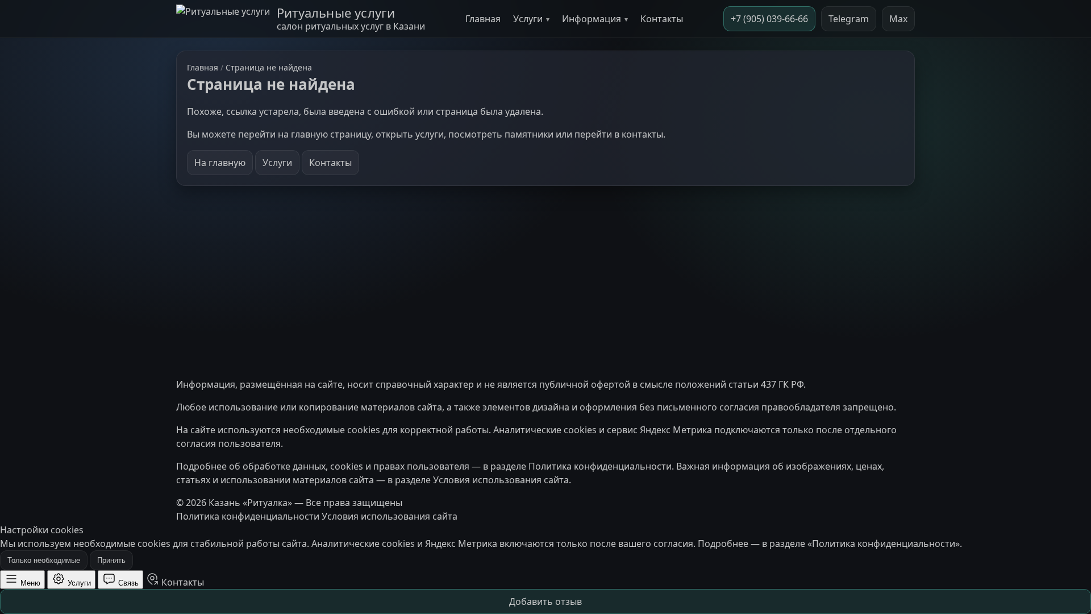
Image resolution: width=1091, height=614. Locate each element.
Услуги (528, 19)
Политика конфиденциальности (600, 466)
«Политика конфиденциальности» (883, 543)
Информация (591, 19)
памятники (529, 134)
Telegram (848, 19)
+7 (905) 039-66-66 (769, 19)
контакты (642, 134)
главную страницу (331, 134)
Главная (483, 19)
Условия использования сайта (501, 480)
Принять (111, 560)
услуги (429, 134)
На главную (219, 162)
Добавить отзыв (545, 601)
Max (898, 19)
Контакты (661, 19)
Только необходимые (43, 560)
